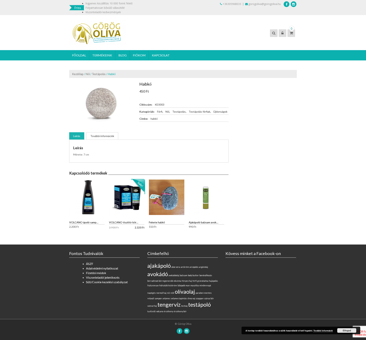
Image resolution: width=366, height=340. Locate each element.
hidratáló (163, 285)
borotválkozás (205, 275)
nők (172, 293)
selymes (166, 298)
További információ (323, 330)
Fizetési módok (96, 273)
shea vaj (191, 298)
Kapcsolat (161, 55)
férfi (195, 281)
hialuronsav (153, 285)
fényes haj (187, 281)
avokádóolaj (174, 275)
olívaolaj (185, 291)
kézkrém (172, 285)
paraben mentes (204, 293)
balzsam (183, 275)
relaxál (150, 298)
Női (88, 74)
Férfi (159, 111)
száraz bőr (209, 298)
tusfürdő (151, 311)
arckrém (185, 267)
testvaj (184, 306)
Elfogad (347, 330)
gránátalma (202, 281)
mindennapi (205, 285)
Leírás (76, 136)
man (188, 285)
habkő (154, 118)
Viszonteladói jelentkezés (103, 277)
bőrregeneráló (166, 281)
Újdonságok (220, 111)
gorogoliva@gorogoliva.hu (264, 4)
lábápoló (181, 285)
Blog (122, 55)
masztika (194, 285)
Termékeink (102, 55)
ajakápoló (159, 265)
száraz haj (152, 306)
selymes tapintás (179, 298)
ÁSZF (89, 263)
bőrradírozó (152, 281)
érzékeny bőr (180, 311)
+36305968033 (232, 4)
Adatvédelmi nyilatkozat (102, 268)
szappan (200, 298)
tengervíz (169, 304)
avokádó (157, 274)
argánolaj (203, 267)
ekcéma (177, 281)
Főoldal (79, 55)
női (168, 293)
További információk (102, 136)
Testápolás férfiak (199, 111)
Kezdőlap (77, 74)
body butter (193, 275)
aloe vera (175, 267)
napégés (151, 293)
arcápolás (193, 267)
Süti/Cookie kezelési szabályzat (107, 282)
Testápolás (99, 74)
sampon (158, 298)
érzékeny (168, 311)
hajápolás (213, 281)
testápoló (199, 304)
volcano (159, 311)
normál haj (161, 293)
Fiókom (139, 55)
